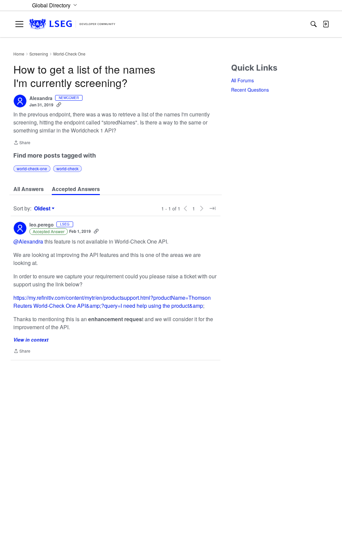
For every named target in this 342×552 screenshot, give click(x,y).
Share (21, 143)
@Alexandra (28, 241)
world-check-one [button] (32, 168)
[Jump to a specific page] (212, 208)
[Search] (314, 24)
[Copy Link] (59, 105)
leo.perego (41, 225)
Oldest (43, 208)
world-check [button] (67, 168)
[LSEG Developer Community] (72, 24)
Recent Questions (250, 89)
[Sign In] (326, 24)
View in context (30, 339)
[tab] (28, 189)
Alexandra (40, 98)
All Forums (242, 80)
